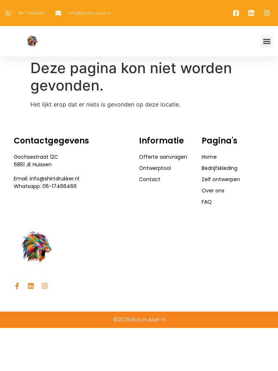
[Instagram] (44, 286)
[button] (267, 41)
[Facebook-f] (17, 286)
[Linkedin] (31, 286)
